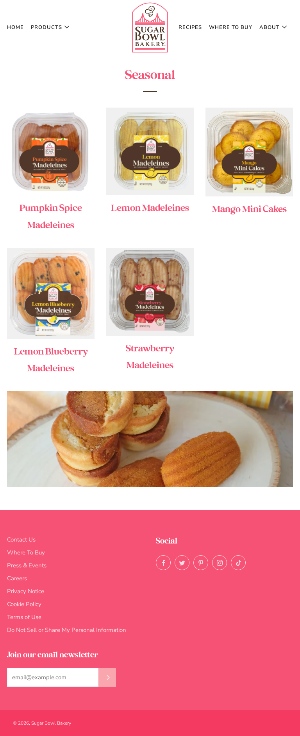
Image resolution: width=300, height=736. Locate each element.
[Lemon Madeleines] (150, 151)
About (269, 27)
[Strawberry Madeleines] (150, 292)
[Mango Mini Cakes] (249, 152)
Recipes (190, 27)
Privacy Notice (25, 591)
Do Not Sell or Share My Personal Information (66, 630)
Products (46, 27)
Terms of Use (24, 617)
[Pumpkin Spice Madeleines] (51, 151)
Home (15, 27)
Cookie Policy (24, 604)
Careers (17, 578)
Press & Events (26, 565)
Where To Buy (230, 27)
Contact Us (21, 539)
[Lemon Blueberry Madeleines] (51, 293)
